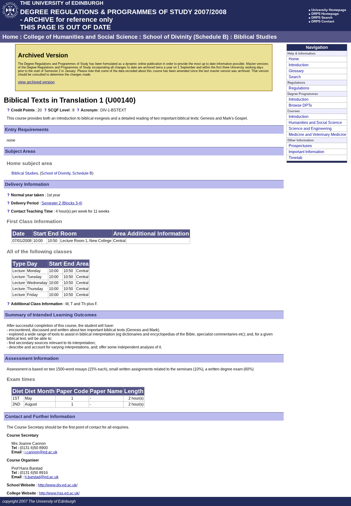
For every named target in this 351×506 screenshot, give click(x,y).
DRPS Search (322, 17)
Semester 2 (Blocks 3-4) (62, 203)
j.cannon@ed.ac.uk (41, 452)
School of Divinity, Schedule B (66, 173)
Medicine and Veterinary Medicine (317, 134)
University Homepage (328, 10)
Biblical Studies (255, 36)
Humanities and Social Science (315, 123)
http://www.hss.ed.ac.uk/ (59, 493)
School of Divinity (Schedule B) (186, 36)
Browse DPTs (300, 105)
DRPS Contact (322, 21)
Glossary (296, 71)
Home (10, 36)
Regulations (299, 88)
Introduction (298, 65)
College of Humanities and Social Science (80, 36)
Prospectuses (300, 146)
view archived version (36, 82)
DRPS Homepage (325, 14)
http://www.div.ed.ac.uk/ (57, 485)
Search (295, 77)
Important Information (306, 152)
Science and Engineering (310, 128)
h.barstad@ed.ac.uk (41, 477)
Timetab (295, 158)
